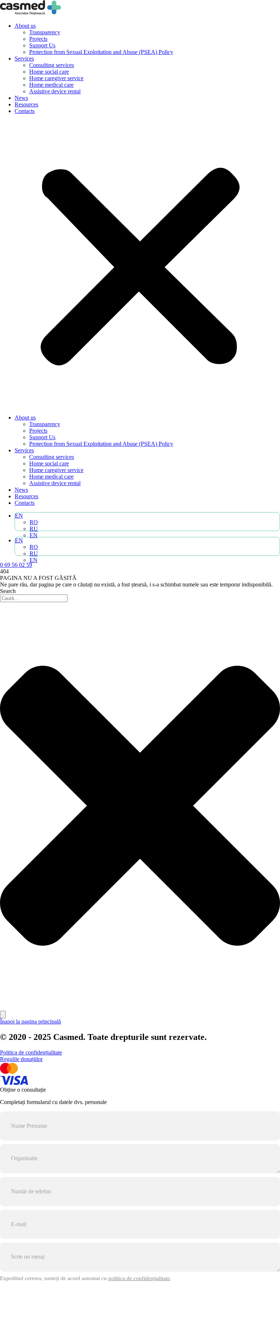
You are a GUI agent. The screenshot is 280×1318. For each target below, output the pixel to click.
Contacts (25, 111)
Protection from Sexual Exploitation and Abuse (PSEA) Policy (101, 52)
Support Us (42, 45)
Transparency (44, 32)
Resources (26, 104)
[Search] (3, 1014)
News (21, 98)
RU (34, 529)
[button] (140, 264)
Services (24, 58)
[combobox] (33, 598)
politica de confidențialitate (139, 1278)
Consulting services (51, 65)
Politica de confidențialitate (31, 1052)
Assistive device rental (55, 91)
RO (34, 522)
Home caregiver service (56, 78)
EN (19, 515)
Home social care (49, 72)
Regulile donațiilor (21, 1059)
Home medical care (51, 85)
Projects (38, 39)
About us (25, 26)
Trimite (140, 1303)
